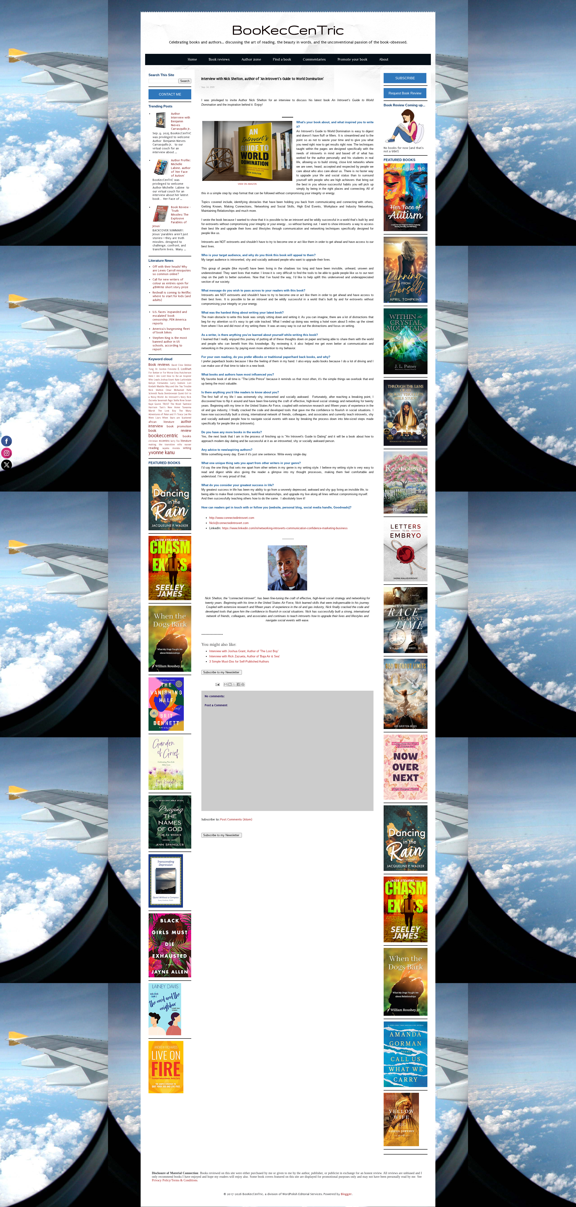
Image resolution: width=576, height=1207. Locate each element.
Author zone (251, 59)
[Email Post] (217, 684)
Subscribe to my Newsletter (221, 672)
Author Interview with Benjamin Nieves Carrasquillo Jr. (180, 121)
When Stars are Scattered (176, 417)
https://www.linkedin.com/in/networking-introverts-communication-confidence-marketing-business (285, 528)
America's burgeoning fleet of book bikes (171, 330)
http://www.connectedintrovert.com (231, 517)
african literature (161, 422)
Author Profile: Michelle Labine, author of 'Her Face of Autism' (181, 168)
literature (186, 440)
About (383, 59)
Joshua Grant (167, 379)
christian (153, 441)
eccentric (164, 440)
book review (169, 431)
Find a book (282, 59)
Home (192, 59)
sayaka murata (171, 448)
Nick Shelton (155, 390)
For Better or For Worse (160, 372)
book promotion (179, 426)
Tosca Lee (182, 414)
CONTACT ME (170, 94)
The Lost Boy (167, 410)
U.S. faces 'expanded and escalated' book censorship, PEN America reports (170, 317)
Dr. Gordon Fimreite (166, 369)
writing (187, 448)
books (187, 436)
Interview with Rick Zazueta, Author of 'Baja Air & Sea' (244, 656)
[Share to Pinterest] (243, 684)
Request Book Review (405, 93)
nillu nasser (184, 444)
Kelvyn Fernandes (158, 383)
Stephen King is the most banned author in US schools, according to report (170, 343)
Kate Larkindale (183, 379)
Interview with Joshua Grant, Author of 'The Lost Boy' (243, 651)
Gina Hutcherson (182, 372)
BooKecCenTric (288, 29)
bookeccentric (163, 436)
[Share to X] (234, 684)
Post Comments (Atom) (236, 819)
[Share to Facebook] (238, 684)
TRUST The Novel (171, 404)
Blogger (346, 1194)
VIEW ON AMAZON (247, 184)
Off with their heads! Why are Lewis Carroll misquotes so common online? (172, 270)
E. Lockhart (184, 369)
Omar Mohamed (175, 390)
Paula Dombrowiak (167, 393)
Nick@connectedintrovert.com (229, 523)
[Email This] (225, 684)
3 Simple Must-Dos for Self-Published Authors (239, 661)
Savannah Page (165, 400)
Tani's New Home (169, 407)
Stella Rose (178, 400)
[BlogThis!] (230, 684)
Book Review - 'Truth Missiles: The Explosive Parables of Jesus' (172, 216)
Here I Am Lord (157, 376)
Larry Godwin (177, 383)
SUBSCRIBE (405, 78)
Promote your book (352, 59)
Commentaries (314, 59)
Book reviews (219, 59)
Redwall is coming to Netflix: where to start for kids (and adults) (172, 296)
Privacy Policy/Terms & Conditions (174, 1180)
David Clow (177, 365)
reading (153, 448)
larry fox (175, 441)
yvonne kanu (161, 452)
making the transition (161, 444)
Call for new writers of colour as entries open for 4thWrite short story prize (171, 283)
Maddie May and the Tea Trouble (174, 386)
